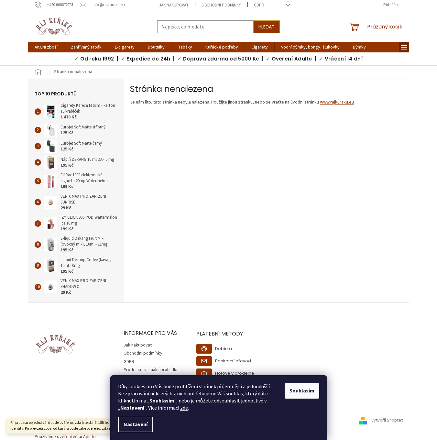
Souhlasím (302, 390)
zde (184, 408)
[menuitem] (46, 47)
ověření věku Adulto (76, 437)
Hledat (266, 27)
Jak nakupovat (174, 5)
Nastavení (135, 424)
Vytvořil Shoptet (387, 420)
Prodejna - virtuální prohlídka (151, 370)
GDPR (259, 5)
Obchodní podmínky (221, 5)
